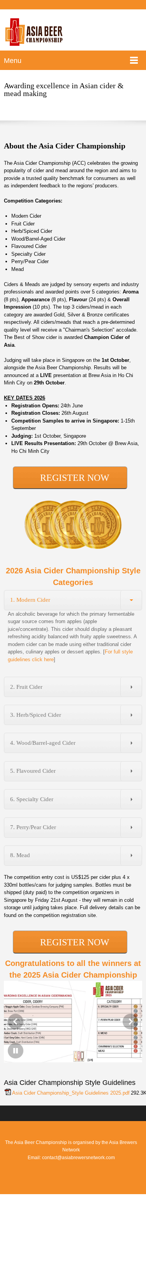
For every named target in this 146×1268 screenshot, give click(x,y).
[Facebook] (71, 1171)
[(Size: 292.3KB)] (8, 1093)
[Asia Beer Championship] (34, 32)
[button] (15, 1021)
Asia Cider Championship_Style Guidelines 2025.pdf (71, 1093)
